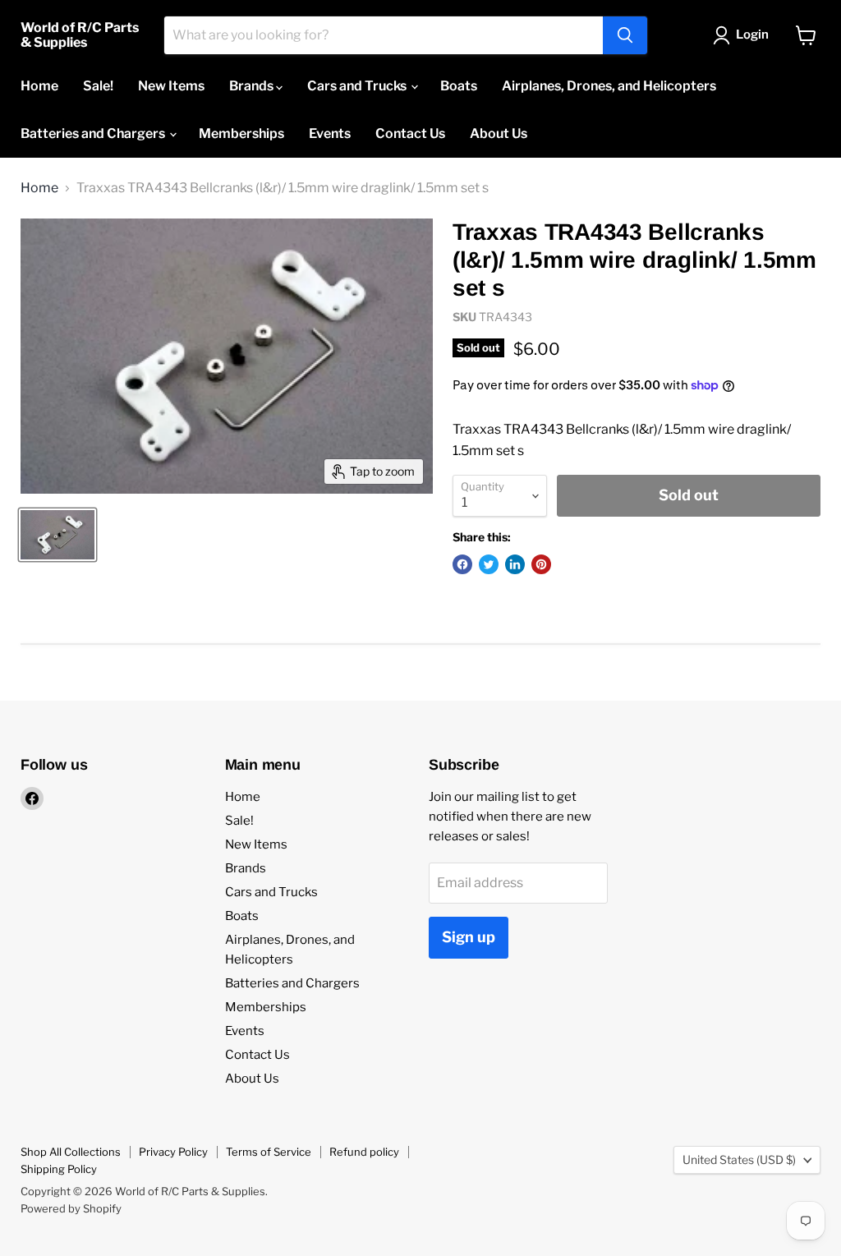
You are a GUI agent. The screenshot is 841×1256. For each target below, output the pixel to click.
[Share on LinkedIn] (515, 564)
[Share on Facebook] (462, 564)
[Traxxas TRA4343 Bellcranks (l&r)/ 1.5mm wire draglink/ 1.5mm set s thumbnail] (57, 534)
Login (752, 34)
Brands (252, 86)
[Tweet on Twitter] (489, 564)
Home (39, 86)
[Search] (625, 35)
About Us (498, 133)
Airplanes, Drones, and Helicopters (609, 86)
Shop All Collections (71, 1151)
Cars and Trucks (358, 86)
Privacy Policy (173, 1151)
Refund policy (364, 1151)
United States (739, 1159)
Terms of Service (268, 1151)
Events (330, 133)
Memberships (241, 133)
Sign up (468, 936)
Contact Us (410, 133)
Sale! (98, 86)
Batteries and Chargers (94, 133)
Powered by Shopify (71, 1208)
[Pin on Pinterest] (541, 564)
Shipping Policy (59, 1168)
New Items (171, 86)
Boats (458, 86)
